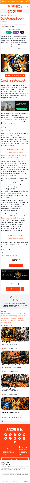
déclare (3, 141)
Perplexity (16, 32)
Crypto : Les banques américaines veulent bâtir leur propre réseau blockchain (15, 388)
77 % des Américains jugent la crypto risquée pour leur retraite (14, 365)
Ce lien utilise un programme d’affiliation (15, 152)
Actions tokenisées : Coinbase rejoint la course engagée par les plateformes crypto (14, 411)
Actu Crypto (13, 15)
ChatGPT (9, 32)
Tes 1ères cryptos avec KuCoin (15, 235)
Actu (7, 15)
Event (13, 26)
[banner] (15, 106)
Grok (22, 32)
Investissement (15, 348)
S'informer (8, 26)
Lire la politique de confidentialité (8, 476)
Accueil (3, 15)
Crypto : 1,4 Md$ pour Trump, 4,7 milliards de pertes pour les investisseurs (15, 342)
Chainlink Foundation (8, 87)
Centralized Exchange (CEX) (17, 417)
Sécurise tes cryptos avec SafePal (15, 149)
